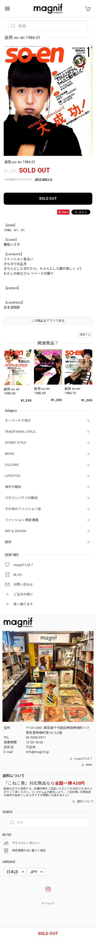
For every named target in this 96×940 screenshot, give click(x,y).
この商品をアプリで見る (47, 320)
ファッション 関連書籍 (21, 520)
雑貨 (8, 542)
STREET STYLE (15, 442)
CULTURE (12, 465)
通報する (85, 334)
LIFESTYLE (12, 476)
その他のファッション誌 (23, 509)
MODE (9, 454)
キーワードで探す (18, 420)
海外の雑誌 (13, 487)
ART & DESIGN (15, 531)
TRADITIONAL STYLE (20, 431)
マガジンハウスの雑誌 (21, 498)
